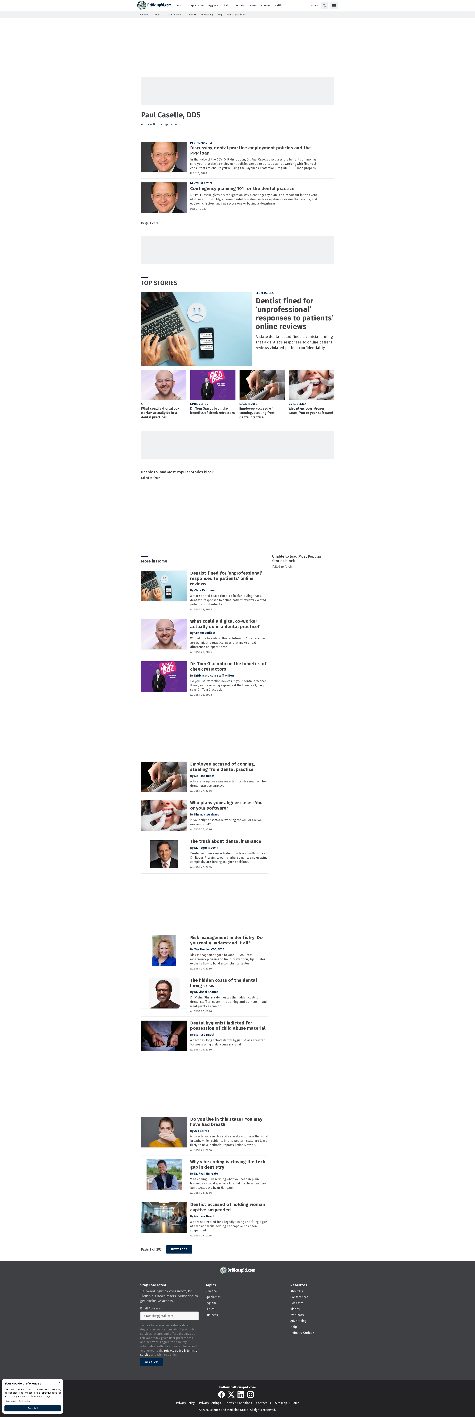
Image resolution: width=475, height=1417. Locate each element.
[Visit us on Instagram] (250, 1394)
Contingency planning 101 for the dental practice (242, 188)
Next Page (179, 1249)
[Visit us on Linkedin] (241, 1394)
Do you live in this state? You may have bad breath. (226, 1122)
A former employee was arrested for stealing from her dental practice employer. (228, 783)
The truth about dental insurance (225, 841)
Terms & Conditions (238, 1403)
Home (295, 1403)
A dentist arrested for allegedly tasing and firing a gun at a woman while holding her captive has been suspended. (229, 1226)
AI (142, 404)
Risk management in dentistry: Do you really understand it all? (226, 940)
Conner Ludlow (204, 633)
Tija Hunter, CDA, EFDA (209, 949)
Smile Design (199, 404)
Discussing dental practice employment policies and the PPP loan (250, 150)
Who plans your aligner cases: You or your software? (311, 410)
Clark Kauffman (204, 590)
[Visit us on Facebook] (221, 1394)
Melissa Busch (204, 776)
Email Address (151, 1308)
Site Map (281, 1403)
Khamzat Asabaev (206, 814)
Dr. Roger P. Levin (206, 847)
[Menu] (334, 5)
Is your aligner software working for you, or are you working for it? (226, 822)
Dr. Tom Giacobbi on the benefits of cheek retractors (212, 410)
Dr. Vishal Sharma (206, 992)
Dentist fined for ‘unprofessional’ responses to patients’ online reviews (294, 314)
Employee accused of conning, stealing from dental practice (257, 412)
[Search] (324, 5)
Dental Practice (201, 142)
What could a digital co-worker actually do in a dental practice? (160, 412)
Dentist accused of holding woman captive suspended (227, 1207)
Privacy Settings (210, 1403)
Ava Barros (201, 1131)
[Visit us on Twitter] (231, 1394)
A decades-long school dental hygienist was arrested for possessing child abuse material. (227, 1042)
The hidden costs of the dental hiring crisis (223, 983)
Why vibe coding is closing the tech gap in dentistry (227, 1164)
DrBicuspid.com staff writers (214, 675)
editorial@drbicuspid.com (159, 124)
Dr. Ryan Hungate (206, 1173)
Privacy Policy (185, 1403)
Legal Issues (265, 293)
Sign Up (151, 1362)
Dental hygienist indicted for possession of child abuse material (228, 1025)
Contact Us (263, 1403)
